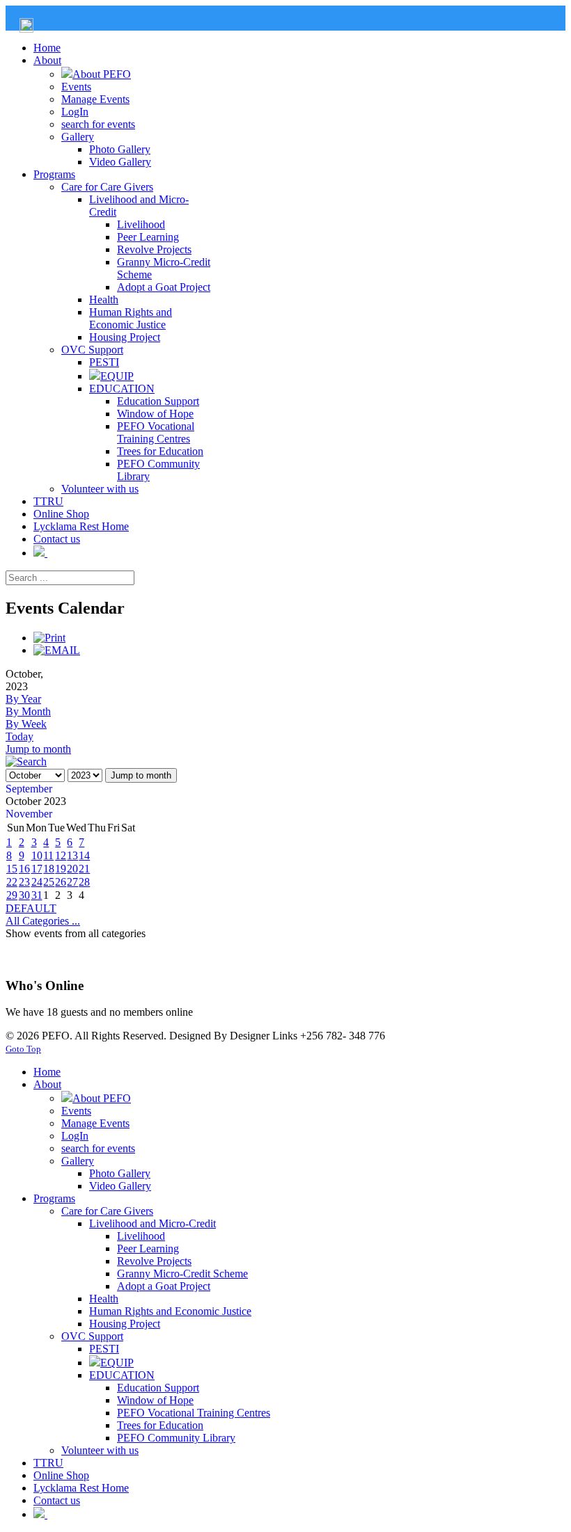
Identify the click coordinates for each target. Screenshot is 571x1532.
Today (19, 736)
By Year (23, 699)
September (29, 789)
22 (11, 882)
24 (36, 882)
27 (72, 882)
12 (60, 855)
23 (24, 882)
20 (72, 869)
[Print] (49, 638)
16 (24, 869)
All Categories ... (43, 921)
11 (48, 855)
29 (11, 895)
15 (11, 869)
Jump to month (38, 749)
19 (60, 869)
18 (48, 869)
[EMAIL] (56, 650)
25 (48, 882)
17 (36, 869)
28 (84, 882)
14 (84, 855)
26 (60, 882)
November (29, 814)
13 (72, 855)
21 (84, 869)
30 (24, 895)
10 (36, 855)
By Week (26, 724)
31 (36, 895)
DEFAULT (31, 908)
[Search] (26, 761)
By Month (28, 711)
